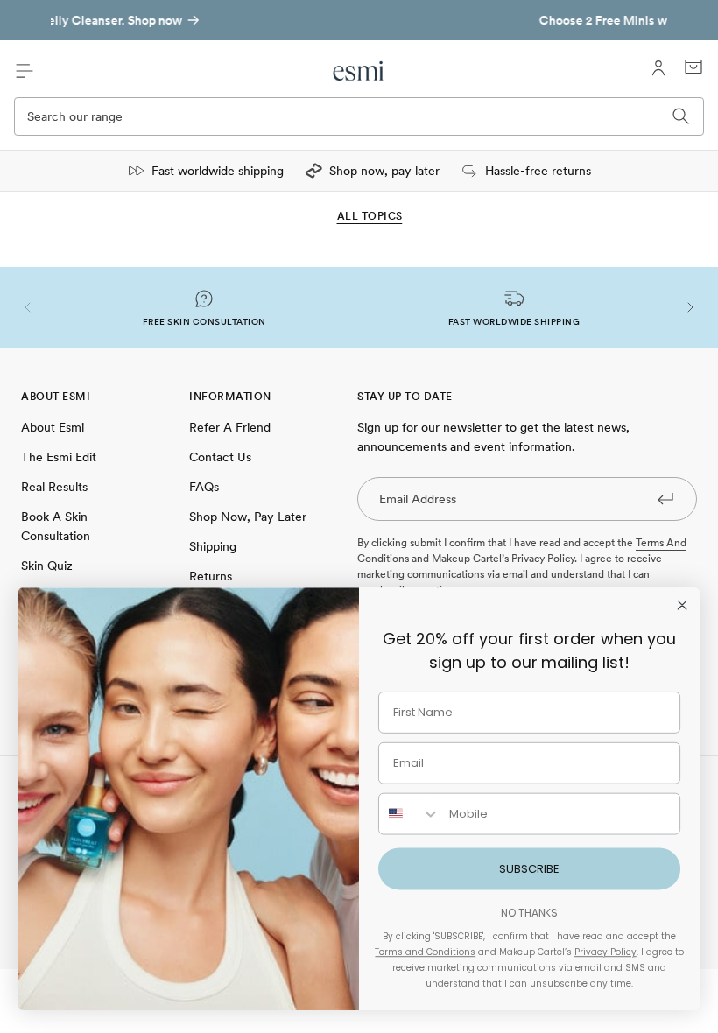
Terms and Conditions (425, 952)
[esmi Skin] (359, 70)
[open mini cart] (693, 66)
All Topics (370, 216)
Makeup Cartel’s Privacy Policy (503, 558)
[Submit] (665, 498)
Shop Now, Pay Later (247, 516)
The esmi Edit (58, 457)
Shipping (212, 546)
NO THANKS (530, 912)
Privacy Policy (605, 952)
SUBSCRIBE (529, 869)
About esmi (52, 427)
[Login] (658, 68)
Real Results (54, 487)
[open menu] (24, 70)
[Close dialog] (682, 604)
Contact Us (220, 457)
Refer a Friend (230, 427)
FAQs (204, 487)
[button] (28, 307)
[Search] (681, 116)
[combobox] (409, 814)
